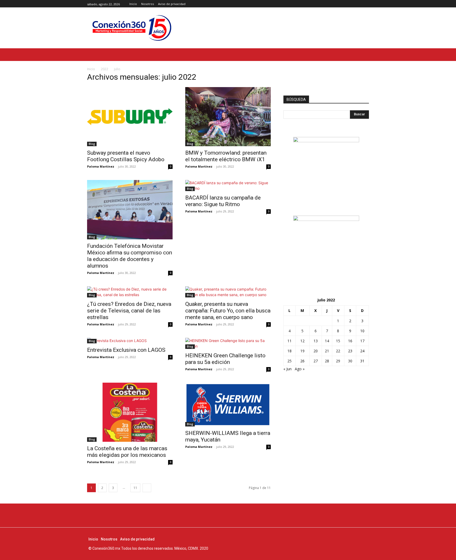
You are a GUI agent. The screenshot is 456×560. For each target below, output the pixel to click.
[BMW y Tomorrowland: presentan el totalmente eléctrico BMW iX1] (228, 116)
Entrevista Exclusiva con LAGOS (126, 350)
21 (327, 350)
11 (135, 488)
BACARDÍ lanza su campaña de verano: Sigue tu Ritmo (223, 200)
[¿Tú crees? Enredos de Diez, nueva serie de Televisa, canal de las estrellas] (130, 291)
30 (350, 360)
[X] (366, 4)
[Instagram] (360, 4)
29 (338, 360)
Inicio (91, 69)
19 (302, 350)
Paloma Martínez (100, 166)
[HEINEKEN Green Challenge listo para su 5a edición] (228, 343)
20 (316, 350)
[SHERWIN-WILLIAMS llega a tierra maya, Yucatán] (228, 405)
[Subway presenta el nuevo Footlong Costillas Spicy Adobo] (130, 116)
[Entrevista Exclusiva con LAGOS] (130, 340)
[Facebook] (354, 4)
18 (289, 350)
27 (316, 360)
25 (289, 360)
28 (327, 360)
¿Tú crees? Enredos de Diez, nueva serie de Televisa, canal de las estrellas (129, 310)
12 (302, 340)
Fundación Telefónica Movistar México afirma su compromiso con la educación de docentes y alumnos (129, 256)
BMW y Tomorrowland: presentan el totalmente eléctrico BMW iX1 (226, 156)
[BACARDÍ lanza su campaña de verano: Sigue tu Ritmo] (228, 185)
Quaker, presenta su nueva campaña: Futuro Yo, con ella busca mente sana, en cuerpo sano (227, 310)
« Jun (287, 368)
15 (338, 340)
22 (338, 350)
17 (362, 340)
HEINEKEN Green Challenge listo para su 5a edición (225, 358)
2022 (104, 69)
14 (327, 340)
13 (316, 340)
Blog (92, 144)
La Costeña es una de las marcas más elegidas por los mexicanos (127, 451)
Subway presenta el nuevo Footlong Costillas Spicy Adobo (125, 156)
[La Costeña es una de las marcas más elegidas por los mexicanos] (130, 412)
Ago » (300, 368)
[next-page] (146, 487)
